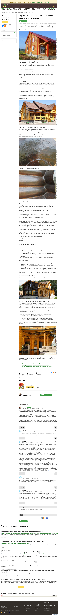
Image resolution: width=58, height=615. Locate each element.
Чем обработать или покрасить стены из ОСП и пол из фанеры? (35, 365)
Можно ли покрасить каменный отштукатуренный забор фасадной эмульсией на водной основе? (27, 571)
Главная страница (27, 604)
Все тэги (36, 610)
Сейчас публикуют (27, 605)
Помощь (25, 610)
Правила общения (47, 602)
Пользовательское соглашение (49, 604)
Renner (7, 19)
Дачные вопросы (27, 608)
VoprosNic (3, 578)
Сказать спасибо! (30, 387)
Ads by (54, 614)
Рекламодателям (47, 610)
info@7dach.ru (6, 608)
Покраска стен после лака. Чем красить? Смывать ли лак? (34, 363)
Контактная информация (48, 607)
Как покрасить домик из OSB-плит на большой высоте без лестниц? (21, 541)
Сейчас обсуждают (6, 35)
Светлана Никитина (26, 395)
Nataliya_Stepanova (4, 529)
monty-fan (24, 441)
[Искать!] (30, 6)
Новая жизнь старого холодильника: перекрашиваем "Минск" (19, 552)
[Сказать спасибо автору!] (55, 427)
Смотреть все (21, 586)
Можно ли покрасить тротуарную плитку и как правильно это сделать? (37, 366)
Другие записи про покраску (13, 526)
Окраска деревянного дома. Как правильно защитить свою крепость (8, 40)
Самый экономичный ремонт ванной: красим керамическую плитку (21, 531)
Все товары (37, 604)
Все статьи (37, 608)
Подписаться (5, 22)
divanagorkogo (4, 569)
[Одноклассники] (5, 26)
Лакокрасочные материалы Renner (6, 16)
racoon (2, 550)
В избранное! (23, 21)
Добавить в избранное (46, 394)
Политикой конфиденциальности (39, 2)
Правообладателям (47, 608)
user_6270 (3, 560)
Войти (55, 6)
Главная (3, 30)
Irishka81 (2, 540)
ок (47, 2)
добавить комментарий (23, 520)
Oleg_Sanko (24, 407)
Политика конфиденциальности (49, 605)
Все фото (37, 605)
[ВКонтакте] (3, 26)
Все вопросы (37, 607)
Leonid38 (24, 430)
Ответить (22, 427)
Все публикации (8, 32)
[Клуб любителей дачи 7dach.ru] (5, 5)
